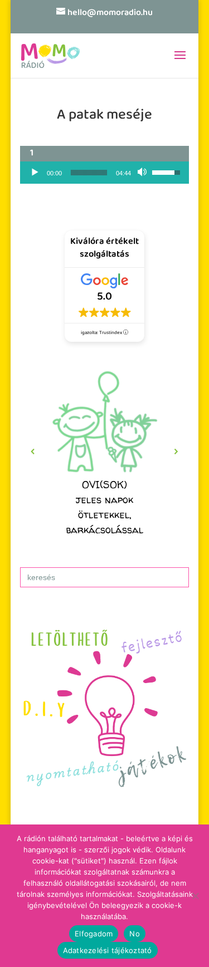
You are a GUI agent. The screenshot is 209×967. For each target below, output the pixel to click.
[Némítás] (143, 172)
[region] (104, 451)
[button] (104, 451)
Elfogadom (94, 933)
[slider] (89, 172)
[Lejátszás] (34, 172)
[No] (195, 895)
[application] (104, 172)
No (134, 933)
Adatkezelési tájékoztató (107, 950)
